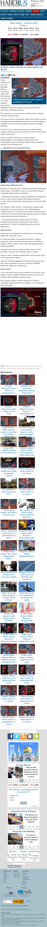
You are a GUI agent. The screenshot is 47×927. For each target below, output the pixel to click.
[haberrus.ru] (14, 3)
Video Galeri (16, 874)
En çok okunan (23, 765)
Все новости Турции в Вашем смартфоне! (14, 906)
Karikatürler (16, 876)
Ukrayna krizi (21, 368)
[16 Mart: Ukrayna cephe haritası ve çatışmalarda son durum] (10, 707)
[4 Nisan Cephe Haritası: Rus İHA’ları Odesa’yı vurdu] (10, 500)
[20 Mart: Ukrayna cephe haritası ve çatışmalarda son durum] (27, 665)
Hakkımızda (25, 879)
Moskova (27, 909)
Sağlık (5, 874)
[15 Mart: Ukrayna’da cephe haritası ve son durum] (27, 707)
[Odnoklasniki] (7, 75)
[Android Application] (36, 736)
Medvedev (20, 909)
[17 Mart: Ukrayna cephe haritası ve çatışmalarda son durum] (27, 686)
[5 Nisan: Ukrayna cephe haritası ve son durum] (27, 479)
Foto (4, 880)
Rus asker (31, 366)
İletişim (24, 881)
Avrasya (16, 15)
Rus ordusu (38, 366)
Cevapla (23, 803)
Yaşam (32, 15)
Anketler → (35, 806)
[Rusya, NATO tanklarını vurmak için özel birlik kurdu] (10, 438)
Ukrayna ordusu (30, 368)
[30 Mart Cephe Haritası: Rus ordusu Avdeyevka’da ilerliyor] (10, 541)
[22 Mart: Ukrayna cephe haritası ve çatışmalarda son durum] (10, 665)
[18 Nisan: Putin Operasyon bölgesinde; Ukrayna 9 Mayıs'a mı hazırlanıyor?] (27, 376)
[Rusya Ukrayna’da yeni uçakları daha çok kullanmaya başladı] (27, 583)
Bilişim (5, 873)
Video (5, 881)
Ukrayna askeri (11, 368)
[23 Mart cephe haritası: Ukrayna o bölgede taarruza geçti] (27, 645)
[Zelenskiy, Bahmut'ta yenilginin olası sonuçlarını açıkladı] (10, 562)
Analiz (42, 11)
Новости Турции (6, 909)
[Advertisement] (23, 340)
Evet (12, 798)
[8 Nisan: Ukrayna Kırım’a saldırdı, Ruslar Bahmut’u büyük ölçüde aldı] (27, 438)
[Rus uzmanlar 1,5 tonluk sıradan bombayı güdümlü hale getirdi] (27, 500)
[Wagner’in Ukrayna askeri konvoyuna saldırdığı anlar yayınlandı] (27, 562)
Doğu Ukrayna (22, 366)
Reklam (24, 883)
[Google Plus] (14, 75)
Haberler (13, 11)
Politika (21, 11)
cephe (38, 368)
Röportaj (39, 15)
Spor (27, 15)
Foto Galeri (16, 873)
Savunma (6, 876)
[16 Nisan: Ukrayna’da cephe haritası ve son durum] (10, 396)
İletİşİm (9, 18)
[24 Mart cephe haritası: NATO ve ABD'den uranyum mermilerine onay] (10, 645)
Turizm (9, 15)
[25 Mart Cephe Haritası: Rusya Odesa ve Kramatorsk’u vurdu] (27, 624)
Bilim (22, 15)
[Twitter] (4, 75)
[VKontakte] (2, 75)
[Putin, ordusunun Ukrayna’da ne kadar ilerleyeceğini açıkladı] (10, 458)
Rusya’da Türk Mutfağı (24, 831)
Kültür (3, 15)
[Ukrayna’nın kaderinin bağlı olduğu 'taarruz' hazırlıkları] (10, 603)
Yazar (24, 874)
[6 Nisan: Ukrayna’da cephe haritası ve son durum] (27, 458)
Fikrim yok (14, 795)
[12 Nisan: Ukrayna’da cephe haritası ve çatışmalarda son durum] (27, 396)
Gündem (36, 11)
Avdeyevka (8, 366)
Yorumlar (24, 873)
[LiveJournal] (12, 75)
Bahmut (15, 366)
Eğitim (5, 878)
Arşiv (23, 884)
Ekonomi (28, 11)
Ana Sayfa (4, 11)
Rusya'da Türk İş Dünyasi (23, 811)
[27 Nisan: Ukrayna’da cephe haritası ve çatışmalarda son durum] (10, 376)
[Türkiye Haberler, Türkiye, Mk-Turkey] (24, 892)
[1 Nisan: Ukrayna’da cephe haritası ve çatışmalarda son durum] (10, 520)
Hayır (12, 800)
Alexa (23, 925)
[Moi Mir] (9, 75)
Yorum (3, 18)
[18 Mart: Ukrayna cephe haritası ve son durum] (10, 686)
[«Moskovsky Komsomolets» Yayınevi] (9, 892)
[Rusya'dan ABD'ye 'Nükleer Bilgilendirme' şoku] (27, 541)
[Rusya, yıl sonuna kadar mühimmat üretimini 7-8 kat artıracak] (10, 583)
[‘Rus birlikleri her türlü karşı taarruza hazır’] (10, 479)
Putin (14, 909)
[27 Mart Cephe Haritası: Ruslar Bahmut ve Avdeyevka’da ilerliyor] (27, 603)
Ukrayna (3, 368)
